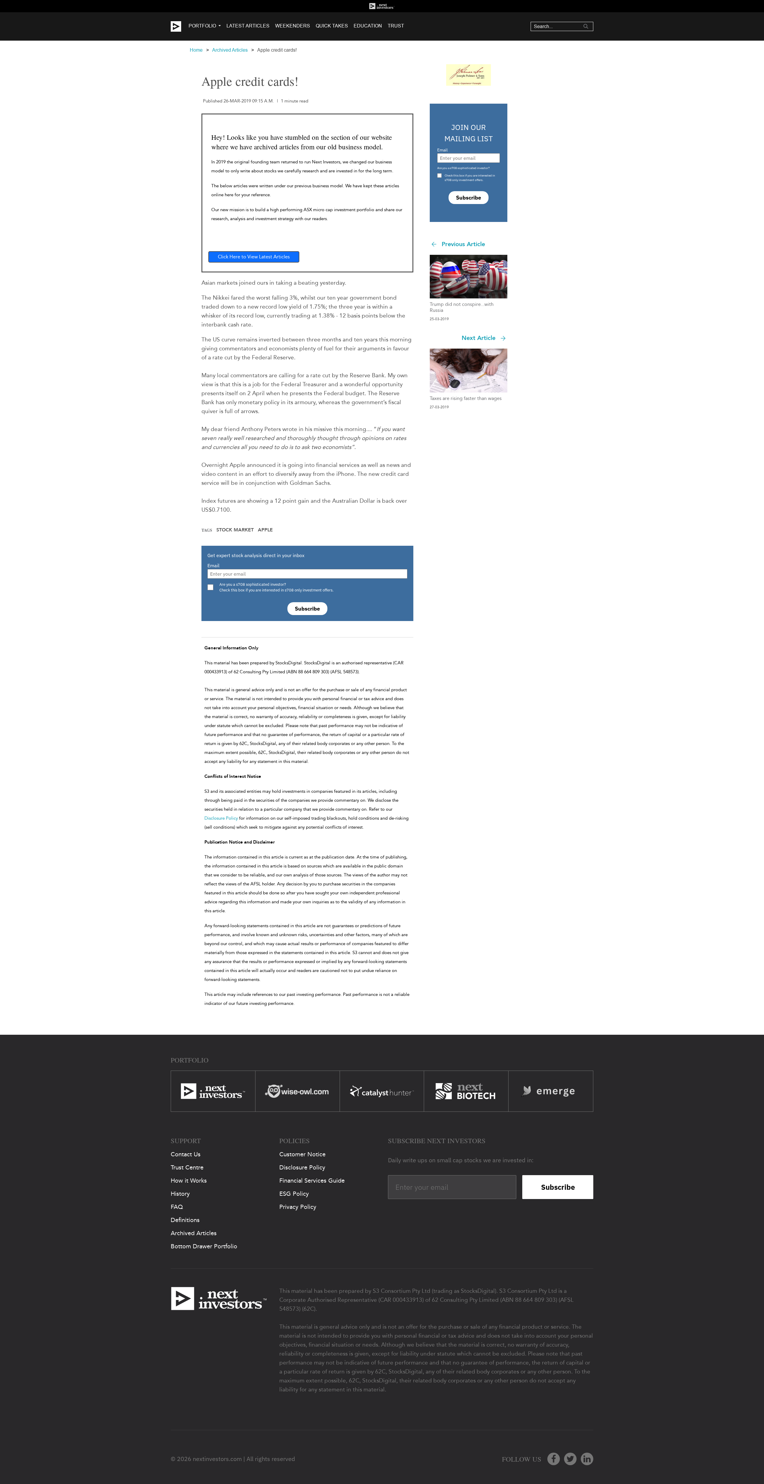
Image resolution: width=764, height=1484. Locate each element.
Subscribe (307, 608)
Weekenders (292, 25)
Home (196, 50)
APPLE (265, 530)
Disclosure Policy (221, 818)
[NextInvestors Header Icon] (382, 6)
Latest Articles (248, 25)
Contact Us (186, 1154)
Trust (396, 25)
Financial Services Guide (312, 1180)
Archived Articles (230, 50)
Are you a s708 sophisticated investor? (463, 168)
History (180, 1193)
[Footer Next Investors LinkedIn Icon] (587, 1459)
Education (368, 25)
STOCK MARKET (235, 530)
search (586, 26)
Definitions (185, 1220)
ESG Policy (294, 1193)
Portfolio (202, 25)
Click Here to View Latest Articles (254, 257)
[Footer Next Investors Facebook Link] (553, 1459)
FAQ (177, 1206)
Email (213, 565)
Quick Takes (332, 25)
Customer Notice (302, 1154)
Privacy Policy (297, 1206)
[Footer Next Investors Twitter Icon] (570, 1459)
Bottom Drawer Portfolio (204, 1246)
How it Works (189, 1180)
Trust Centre (187, 1167)
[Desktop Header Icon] (180, 26)
